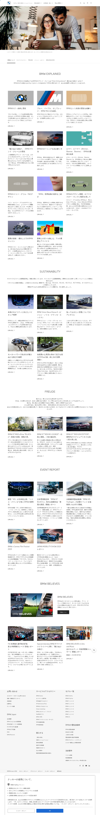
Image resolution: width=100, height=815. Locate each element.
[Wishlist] (91, 3)
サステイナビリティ (21, 60)
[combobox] (94, 650)
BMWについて (11, 60)
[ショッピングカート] (84, 3)
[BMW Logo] (9, 3)
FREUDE (30, 60)
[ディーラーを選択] (87, 3)
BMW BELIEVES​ (50, 60)
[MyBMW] (81, 3)
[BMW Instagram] (83, 766)
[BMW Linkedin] (89, 766)
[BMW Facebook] (80, 766)
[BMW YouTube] (86, 766)
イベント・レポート (39, 60)
